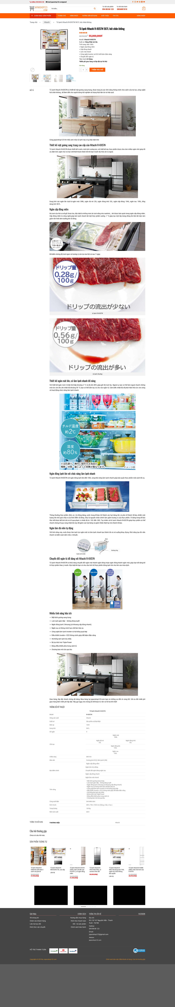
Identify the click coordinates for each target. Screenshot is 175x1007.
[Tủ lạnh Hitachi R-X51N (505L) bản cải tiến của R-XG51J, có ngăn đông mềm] (77, 856)
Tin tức (115, 16)
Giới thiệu (105, 16)
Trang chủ (62, 16)
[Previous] (33, 49)
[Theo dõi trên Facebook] (133, 2)
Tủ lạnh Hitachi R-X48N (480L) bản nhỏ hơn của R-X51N (136, 869)
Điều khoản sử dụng (125, 959)
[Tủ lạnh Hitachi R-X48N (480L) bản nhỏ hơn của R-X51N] (136, 856)
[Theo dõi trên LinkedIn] (142, 2)
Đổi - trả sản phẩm (79, 924)
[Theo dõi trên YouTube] (144, 2)
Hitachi (47, 22)
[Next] (72, 49)
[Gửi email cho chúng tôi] (139, 2)
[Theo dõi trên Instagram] (135, 2)
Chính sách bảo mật (112, 959)
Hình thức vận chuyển (37, 927)
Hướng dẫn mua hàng (78, 918)
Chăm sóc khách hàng (38, 921)
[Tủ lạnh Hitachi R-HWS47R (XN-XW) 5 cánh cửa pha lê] (38, 856)
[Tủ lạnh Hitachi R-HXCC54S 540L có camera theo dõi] (97, 856)
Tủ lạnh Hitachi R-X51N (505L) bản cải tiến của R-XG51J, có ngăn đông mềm (77, 870)
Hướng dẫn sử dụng (89, 16)
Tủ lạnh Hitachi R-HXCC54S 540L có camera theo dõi (95, 869)
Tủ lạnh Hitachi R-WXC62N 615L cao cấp (57, 869)
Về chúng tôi (34, 918)
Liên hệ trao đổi (35, 924)
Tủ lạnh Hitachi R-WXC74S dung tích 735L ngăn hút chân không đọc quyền (116, 870)
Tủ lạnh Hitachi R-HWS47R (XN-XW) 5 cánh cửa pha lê (37, 869)
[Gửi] (94, 8)
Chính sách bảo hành (78, 927)
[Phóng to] (32, 70)
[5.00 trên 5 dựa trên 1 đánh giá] (112, 32)
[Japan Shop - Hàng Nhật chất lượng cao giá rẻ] (38, 8)
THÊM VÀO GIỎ (97, 70)
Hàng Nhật (74, 16)
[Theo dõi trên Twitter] (137, 2)
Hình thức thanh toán (78, 921)
